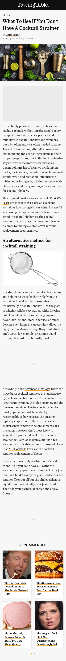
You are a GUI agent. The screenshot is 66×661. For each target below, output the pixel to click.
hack (34, 435)
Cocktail (8, 292)
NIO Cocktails (17, 449)
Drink (6, 15)
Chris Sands (13, 34)
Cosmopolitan (12, 167)
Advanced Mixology (37, 389)
